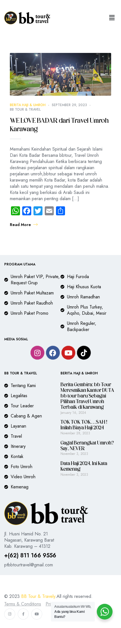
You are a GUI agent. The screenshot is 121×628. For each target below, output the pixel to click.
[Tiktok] (84, 353)
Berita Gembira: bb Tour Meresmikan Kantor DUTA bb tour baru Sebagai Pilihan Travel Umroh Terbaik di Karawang (87, 396)
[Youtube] (68, 353)
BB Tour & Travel (25, 109)
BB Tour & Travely (38, 596)
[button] (112, 18)
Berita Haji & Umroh (28, 105)
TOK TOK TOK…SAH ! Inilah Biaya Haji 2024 (83, 425)
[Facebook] (53, 353)
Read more (20, 224)
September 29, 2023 (69, 105)
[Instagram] (37, 353)
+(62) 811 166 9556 (30, 555)
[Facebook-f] (23, 614)
